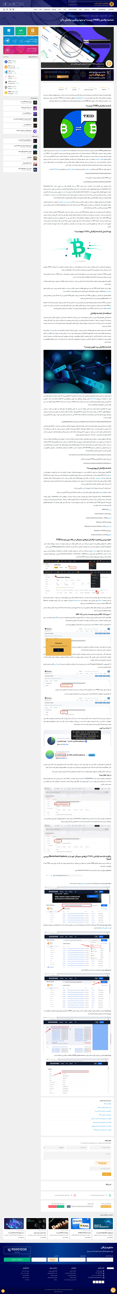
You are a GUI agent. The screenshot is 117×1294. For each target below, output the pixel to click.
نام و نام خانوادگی (109, 1256)
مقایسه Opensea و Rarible (106, 1233)
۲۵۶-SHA (93, 399)
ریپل (110, 510)
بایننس (94, 551)
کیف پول (83, 884)
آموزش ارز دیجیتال (94, 16)
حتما (59, 650)
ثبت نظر (107, 1174)
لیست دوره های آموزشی (52, 1273)
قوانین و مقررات (73, 1277)
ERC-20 (101, 601)
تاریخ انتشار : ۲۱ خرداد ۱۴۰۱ (42, 1230)
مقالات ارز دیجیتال (103, 16)
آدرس (90, 782)
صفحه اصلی (111, 9)
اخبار (65, 9)
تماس (40, 9)
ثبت (30, 1256)
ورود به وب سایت (25, 1271)
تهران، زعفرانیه (99, 1271)
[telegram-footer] (103, 1282)
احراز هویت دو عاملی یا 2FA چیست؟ (103, 1111)
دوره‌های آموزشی (102, 9)
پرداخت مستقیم (25, 1277)
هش (51, 331)
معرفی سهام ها (54, 1275)
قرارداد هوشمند (99, 478)
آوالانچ (109, 535)
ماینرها (109, 475)
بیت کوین (87, 169)
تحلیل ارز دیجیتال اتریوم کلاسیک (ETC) (15, 1233)
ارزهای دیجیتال (100, 159)
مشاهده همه (5, 57)
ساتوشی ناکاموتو (70, 169)
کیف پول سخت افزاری (65, 202)
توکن (84, 488)
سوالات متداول (73, 1271)
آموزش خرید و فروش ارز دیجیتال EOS (102, 1130)
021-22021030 (99, 1273)
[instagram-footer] (97, 1282)
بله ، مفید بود (60, 1206)
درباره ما (35, 9)
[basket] (10, 9)
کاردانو (109, 518)
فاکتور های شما (26, 1275)
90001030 (19, 1250)
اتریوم (101, 492)
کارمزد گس (57, 664)
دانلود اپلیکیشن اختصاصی (70, 1273)
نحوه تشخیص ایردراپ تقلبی (62, 1233)
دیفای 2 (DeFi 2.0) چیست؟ (84, 1233)
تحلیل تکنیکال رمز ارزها (52, 1277)
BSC (57, 618)
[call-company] (13, 9)
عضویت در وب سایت (24, 1273)
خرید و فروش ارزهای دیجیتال (104, 1108)
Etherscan (75, 601)
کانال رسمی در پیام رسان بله (70, 1280)
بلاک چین (108, 291)
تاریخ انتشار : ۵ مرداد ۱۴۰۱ (87, 1230)
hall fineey (56, 169)
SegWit (109, 309)
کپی (69, 1206)
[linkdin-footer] (94, 1282)
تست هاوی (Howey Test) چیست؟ (38, 1233)
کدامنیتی (56, 1256)
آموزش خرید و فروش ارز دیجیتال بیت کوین (101, 1119)
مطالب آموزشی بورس (53, 1271)
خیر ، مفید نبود (52, 1206)
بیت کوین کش (106, 928)
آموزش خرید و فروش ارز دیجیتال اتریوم (102, 1122)
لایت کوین (108, 526)
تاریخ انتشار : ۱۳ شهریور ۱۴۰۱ (109, 1230)
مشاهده (111, 1238)
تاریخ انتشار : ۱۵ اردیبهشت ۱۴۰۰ (19, 1230)
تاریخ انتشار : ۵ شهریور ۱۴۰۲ (64, 1230)
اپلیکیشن (54, 9)
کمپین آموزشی (47, 9)
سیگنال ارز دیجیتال (72, 9)
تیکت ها (27, 1280)
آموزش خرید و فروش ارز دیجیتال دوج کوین (101, 1126)
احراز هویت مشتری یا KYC (105, 1115)
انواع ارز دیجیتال (107, 1104)
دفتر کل (63, 192)
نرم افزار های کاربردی (72, 1275)
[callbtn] (3, 1291)
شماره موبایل (83, 1256)
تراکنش (61, 151)
